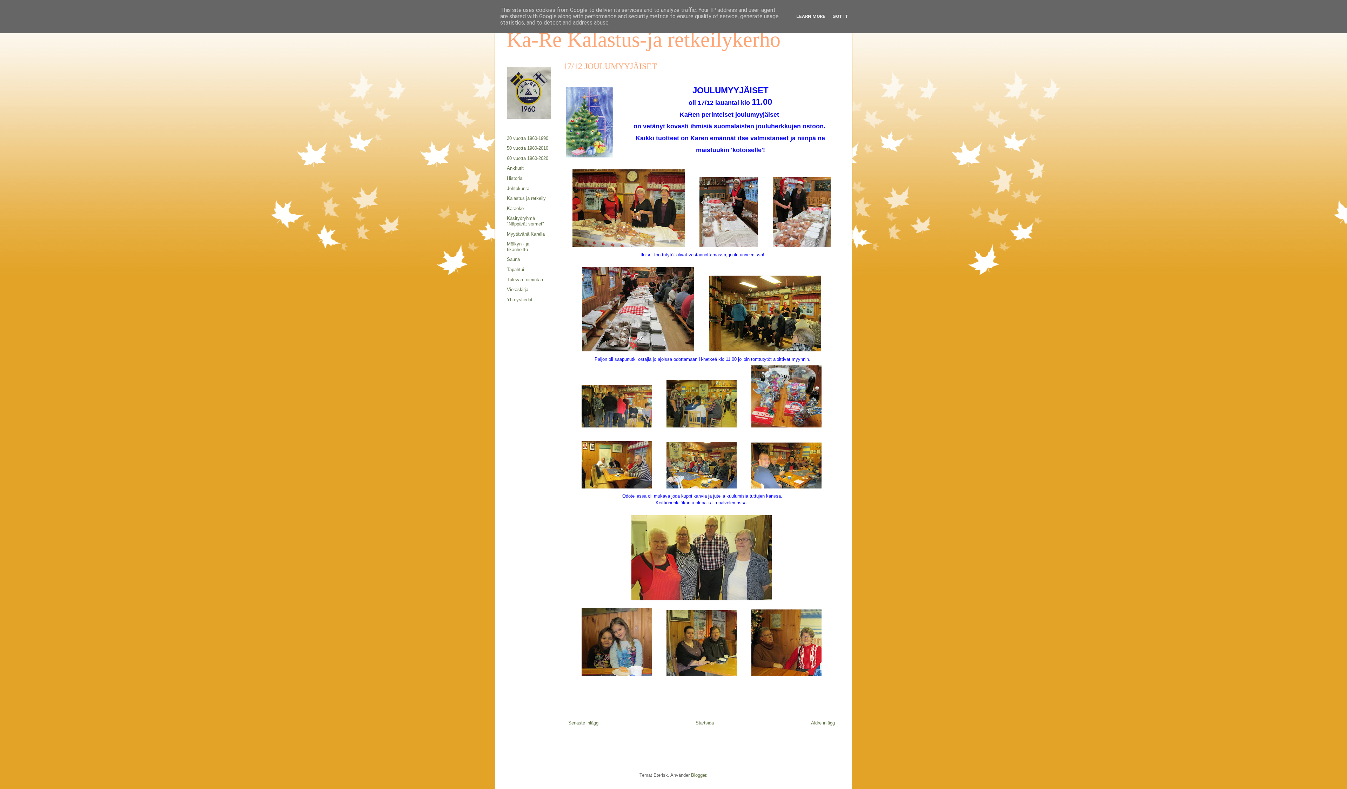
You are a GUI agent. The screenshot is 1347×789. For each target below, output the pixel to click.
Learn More (810, 16)
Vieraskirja (517, 289)
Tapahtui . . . (519, 269)
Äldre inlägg (823, 723)
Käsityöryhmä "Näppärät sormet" (525, 221)
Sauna (513, 259)
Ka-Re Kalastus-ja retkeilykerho (643, 39)
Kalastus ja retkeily (526, 198)
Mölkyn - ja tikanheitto (518, 246)
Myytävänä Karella (526, 234)
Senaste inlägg (583, 723)
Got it (840, 16)
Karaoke (515, 208)
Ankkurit (515, 168)
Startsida (705, 723)
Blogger (698, 775)
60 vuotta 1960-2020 (527, 158)
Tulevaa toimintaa (525, 279)
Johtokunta (518, 188)
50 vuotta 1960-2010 (527, 148)
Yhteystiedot (519, 299)
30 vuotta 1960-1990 (527, 138)
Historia (514, 178)
